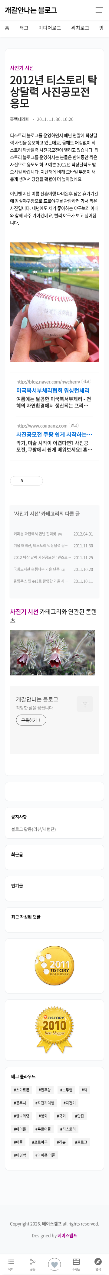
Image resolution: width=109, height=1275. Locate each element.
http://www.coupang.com (42, 425)
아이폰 (21, 1129)
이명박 (21, 1155)
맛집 (80, 1116)
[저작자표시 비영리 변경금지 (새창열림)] (77, 481)
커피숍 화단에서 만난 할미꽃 (35, 533)
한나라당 (22, 1116)
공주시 (21, 1103)
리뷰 (62, 1142)
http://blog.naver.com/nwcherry (48, 381)
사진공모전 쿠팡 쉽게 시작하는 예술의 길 (51, 434)
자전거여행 (46, 1103)
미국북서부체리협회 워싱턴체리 (53, 390)
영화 (44, 1116)
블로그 (82, 1142)
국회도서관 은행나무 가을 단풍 (37, 569)
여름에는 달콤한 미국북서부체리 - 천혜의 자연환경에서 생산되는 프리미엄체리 (54, 402)
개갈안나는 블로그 (31, 10)
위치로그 (80, 27)
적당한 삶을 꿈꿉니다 (34, 708)
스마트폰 (22, 1090)
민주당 (46, 1090)
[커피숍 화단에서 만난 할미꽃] (52, 673)
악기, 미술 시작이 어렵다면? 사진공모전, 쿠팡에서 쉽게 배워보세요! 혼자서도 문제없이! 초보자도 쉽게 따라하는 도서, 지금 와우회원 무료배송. (54, 446)
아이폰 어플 (46, 1155)
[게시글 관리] (36, 480)
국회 (62, 1116)
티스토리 (69, 1129)
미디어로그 (49, 27)
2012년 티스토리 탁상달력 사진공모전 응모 (53, 91)
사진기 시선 (22, 67)
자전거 (71, 1103)
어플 (19, 1142)
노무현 (67, 1090)
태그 (23, 27)
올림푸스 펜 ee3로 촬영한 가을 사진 (41, 581)
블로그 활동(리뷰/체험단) (33, 829)
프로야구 (41, 1142)
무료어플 (44, 1129)
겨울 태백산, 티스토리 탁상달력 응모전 (42, 545)
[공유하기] (28, 480)
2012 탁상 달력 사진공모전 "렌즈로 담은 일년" (49, 557)
